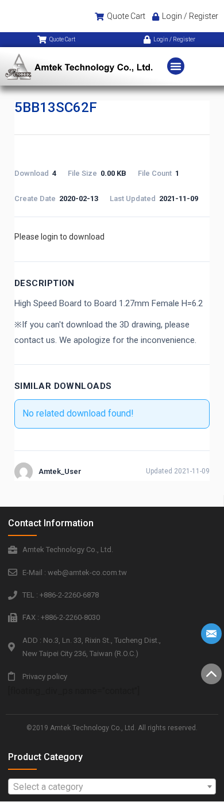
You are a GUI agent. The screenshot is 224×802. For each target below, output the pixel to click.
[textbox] (112, 787)
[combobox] (112, 786)
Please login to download (59, 236)
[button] (175, 66)
